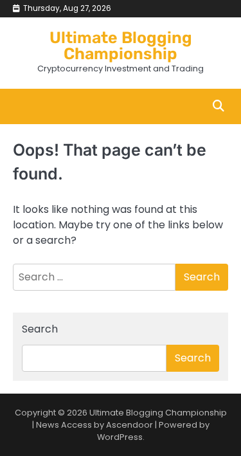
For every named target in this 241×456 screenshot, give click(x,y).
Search (40, 329)
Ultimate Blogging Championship (120, 45)
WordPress (120, 437)
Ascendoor (129, 424)
